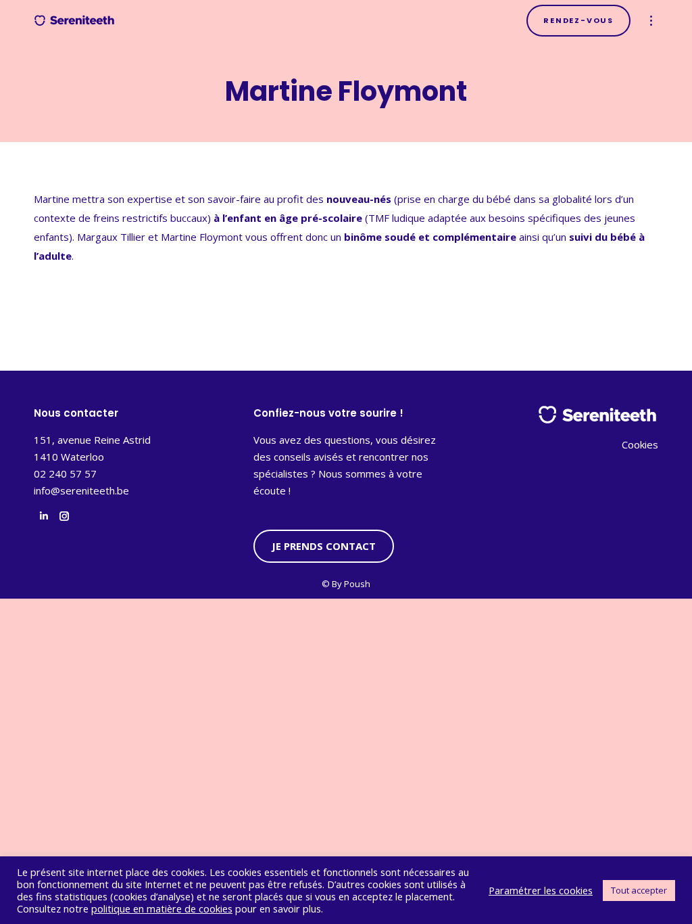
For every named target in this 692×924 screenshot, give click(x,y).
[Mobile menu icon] (651, 20)
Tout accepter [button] (639, 890)
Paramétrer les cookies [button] (541, 890)
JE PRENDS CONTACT (324, 546)
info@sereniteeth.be (81, 490)
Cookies (640, 444)
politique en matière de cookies (161, 908)
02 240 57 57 (65, 473)
